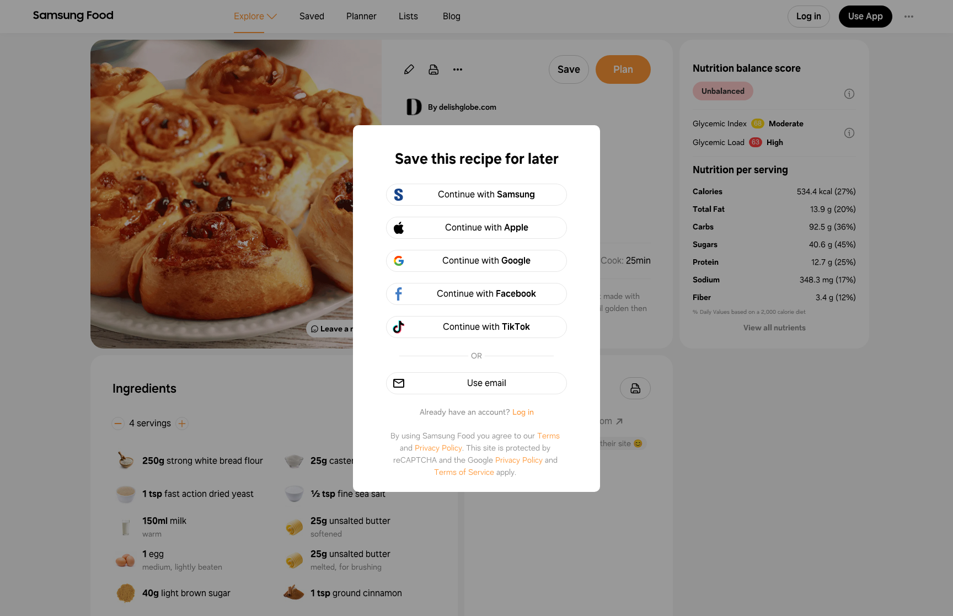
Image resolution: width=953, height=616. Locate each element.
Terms (548, 436)
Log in (523, 412)
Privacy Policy (438, 448)
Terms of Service (464, 472)
